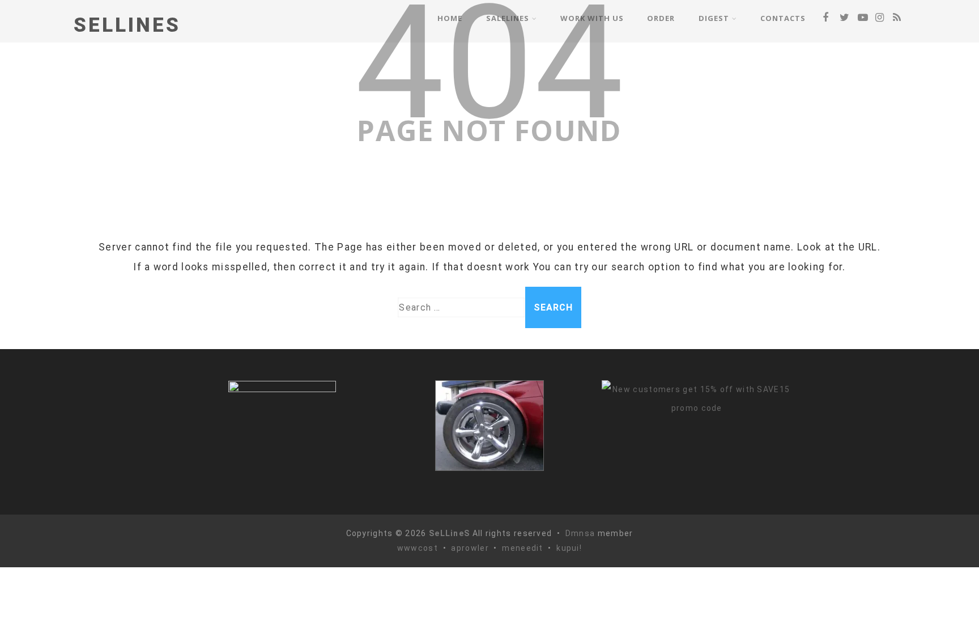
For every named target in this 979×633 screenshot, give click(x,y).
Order (661, 18)
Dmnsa (581, 533)
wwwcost (417, 548)
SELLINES (127, 25)
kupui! (569, 548)
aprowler (469, 548)
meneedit (522, 548)
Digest (714, 18)
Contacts (783, 18)
